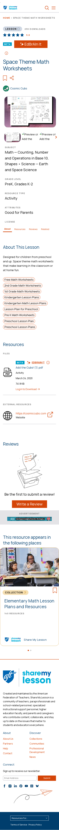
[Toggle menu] (53, 7)
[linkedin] (15, 785)
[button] (28, 650)
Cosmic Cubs (18, 88)
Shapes (11, 163)
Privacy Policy (35, 824)
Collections (35, 738)
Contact (7, 753)
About (7, 228)
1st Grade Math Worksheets (22, 291)
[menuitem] (12, 137)
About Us (8, 738)
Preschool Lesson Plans (19, 327)
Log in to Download (26, 389)
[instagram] (9, 785)
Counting (25, 152)
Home (6, 17)
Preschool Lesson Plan (19, 321)
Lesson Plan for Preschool (21, 309)
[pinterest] (20, 785)
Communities (36, 743)
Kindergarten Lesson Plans (21, 297)
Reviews (33, 229)
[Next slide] (56, 137)
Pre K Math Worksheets (19, 315)
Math (9, 152)
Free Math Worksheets (19, 279)
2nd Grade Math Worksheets (22, 285)
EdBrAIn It (32, 44)
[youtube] (26, 785)
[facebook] (4, 785)
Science (28, 163)
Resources (19, 229)
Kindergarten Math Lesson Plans (25, 303)
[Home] (10, 8)
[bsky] (37, 785)
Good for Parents (19, 212)
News (32, 757)
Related (45, 229)
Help (5, 748)
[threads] (31, 785)
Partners (8, 743)
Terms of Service (18, 824)
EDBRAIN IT (38, 362)
